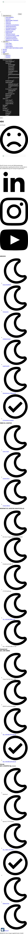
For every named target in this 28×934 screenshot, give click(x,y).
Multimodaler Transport (11, 65)
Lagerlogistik (8, 82)
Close (19, 14)
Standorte (5, 54)
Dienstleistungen (7, 60)
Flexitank (7, 97)
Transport (8, 63)
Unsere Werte (9, 103)
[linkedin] (14, 197)
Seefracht (10, 68)
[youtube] (14, 253)
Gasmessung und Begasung (9, 94)
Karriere (5, 49)
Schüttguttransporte (13, 77)
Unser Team (8, 100)
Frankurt (7, 113)
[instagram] (14, 225)
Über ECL (5, 41)
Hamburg (7, 111)
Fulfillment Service (13, 84)
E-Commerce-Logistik (10, 89)
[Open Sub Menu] (12, 60)
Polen (6, 115)
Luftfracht (10, 69)
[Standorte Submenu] (9, 54)
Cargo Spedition (9, 61)
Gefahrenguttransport (14, 74)
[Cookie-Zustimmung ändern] (2, 929)
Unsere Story (8, 102)
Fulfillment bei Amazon (11, 91)
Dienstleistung (7, 15)
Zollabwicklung (9, 80)
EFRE (4, 52)
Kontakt (5, 51)
